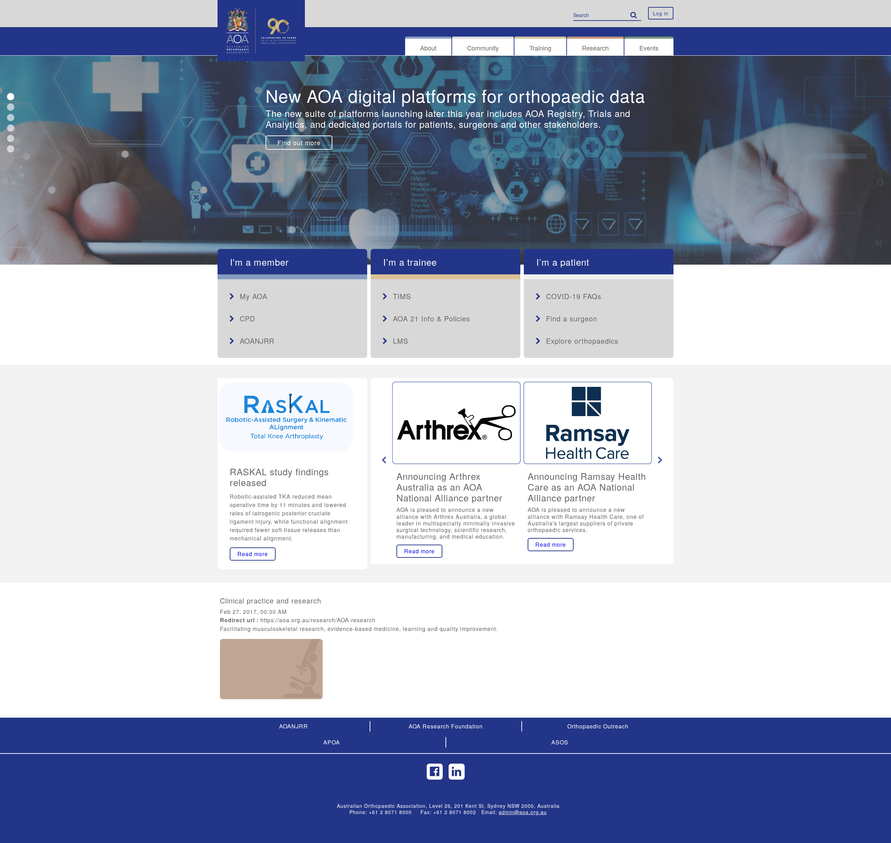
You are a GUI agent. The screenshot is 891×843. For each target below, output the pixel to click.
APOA (331, 742)
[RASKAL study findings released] (286, 417)
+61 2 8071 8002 (457, 812)
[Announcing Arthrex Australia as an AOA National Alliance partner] (456, 423)
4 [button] (10, 128)
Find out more (299, 142)
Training (540, 47)
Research (595, 47)
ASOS (559, 742)
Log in (661, 13)
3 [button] (10, 117)
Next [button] (660, 459)
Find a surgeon (571, 318)
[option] (445, 160)
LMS (400, 341)
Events (649, 47)
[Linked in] (457, 772)
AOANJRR (257, 341)
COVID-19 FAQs (573, 296)
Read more (252, 554)
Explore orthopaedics (582, 341)
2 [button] (10, 107)
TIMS (402, 296)
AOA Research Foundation (446, 726)
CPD (247, 318)
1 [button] (10, 96)
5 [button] (10, 138)
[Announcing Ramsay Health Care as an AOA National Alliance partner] (587, 423)
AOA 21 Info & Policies (431, 318)
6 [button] (10, 149)
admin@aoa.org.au (523, 812)
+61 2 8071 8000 (393, 812)
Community (483, 47)
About (428, 47)
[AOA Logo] (261, 8)
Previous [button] (383, 459)
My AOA (253, 296)
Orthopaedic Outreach (598, 726)
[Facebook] (435, 772)
